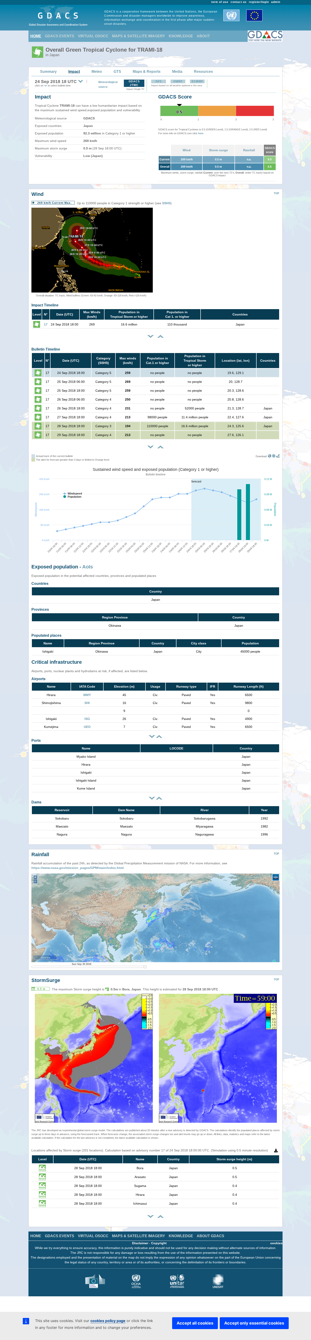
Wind (187, 150)
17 (46, 324)
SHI (87, 703)
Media (177, 71)
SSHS (166, 203)
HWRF (178, 81)
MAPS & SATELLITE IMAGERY (138, 36)
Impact (74, 71)
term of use (220, 2)
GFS (159, 81)
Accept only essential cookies (254, 1323)
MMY (87, 695)
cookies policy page (107, 1320)
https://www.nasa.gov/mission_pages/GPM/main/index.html (77, 868)
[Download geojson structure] (273, 456)
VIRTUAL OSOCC (93, 36)
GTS (117, 71)
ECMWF (197, 81)
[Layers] (275, 877)
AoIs (87, 567)
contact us (239, 2)
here (200, 133)
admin (275, 2)
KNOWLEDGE (181, 36)
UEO (87, 727)
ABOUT (203, 36)
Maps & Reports (147, 71)
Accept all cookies (195, 1323)
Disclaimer (140, 1243)
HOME (35, 36)
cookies (276, 1243)
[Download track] (278, 456)
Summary (48, 71)
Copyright (159, 1243)
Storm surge (218, 150)
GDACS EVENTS (59, 36)
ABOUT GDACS (210, 1236)
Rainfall (249, 150)
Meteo (97, 71)
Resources (203, 71)
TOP (276, 193)
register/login (259, 2)
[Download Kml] (269, 456)
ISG (87, 719)
